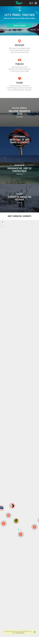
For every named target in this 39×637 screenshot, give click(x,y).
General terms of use (20, 632)
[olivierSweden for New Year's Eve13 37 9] (12, 506)
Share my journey (19, 25)
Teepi (19, 3)
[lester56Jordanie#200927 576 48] (16, 521)
